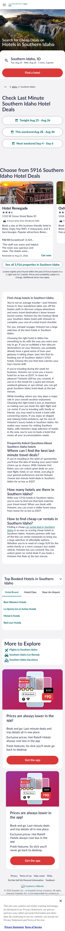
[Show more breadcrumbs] (5, 87)
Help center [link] (39, 876)
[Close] (61, 901)
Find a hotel (32, 72)
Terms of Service (33, 927)
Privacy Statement (14, 927)
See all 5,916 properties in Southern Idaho (32, 264)
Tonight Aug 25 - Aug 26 (35, 120)
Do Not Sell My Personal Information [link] (26, 880)
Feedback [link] (50, 880)
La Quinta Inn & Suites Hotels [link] (20, 609)
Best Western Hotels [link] (15, 602)
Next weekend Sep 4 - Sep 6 (34, 143)
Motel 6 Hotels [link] (12, 616)
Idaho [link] (14, 87)
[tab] (11, 592)
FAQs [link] (49, 876)
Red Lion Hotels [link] (12, 623)
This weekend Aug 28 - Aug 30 (35, 132)
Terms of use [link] (26, 876)
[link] (32, 650)
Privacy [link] (14, 876)
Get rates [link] (46, 255)
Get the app (32, 760)
